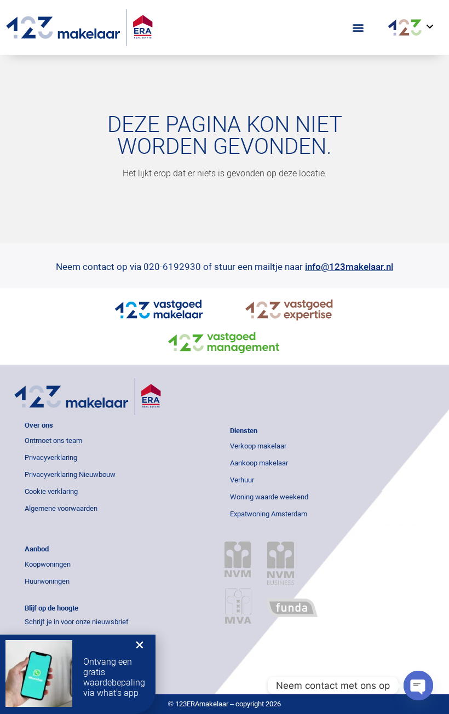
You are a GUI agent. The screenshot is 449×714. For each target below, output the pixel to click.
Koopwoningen (48, 564)
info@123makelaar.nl (349, 266)
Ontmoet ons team (53, 440)
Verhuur (242, 480)
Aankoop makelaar (259, 463)
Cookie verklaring (51, 491)
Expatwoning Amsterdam (268, 514)
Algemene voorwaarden (61, 508)
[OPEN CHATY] (418, 685)
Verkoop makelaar (258, 446)
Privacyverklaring (51, 457)
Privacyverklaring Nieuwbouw (70, 474)
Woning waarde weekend (269, 497)
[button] (358, 28)
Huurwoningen (47, 581)
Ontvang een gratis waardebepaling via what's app (114, 677)
